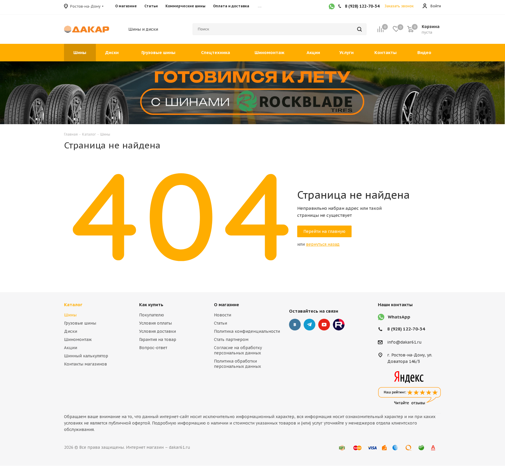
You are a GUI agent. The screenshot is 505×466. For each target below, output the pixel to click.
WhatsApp (399, 317)
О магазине (226, 304)
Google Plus (339, 324)
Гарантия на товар (157, 339)
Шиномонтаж (78, 339)
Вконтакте (295, 324)
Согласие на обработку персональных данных (238, 350)
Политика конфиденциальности (247, 331)
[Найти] (359, 29)
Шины (70, 315)
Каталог (73, 304)
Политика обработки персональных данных (237, 363)
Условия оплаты (155, 323)
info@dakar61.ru (404, 342)
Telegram (309, 324)
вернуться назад (323, 244)
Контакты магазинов (85, 364)
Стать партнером (231, 339)
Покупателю (151, 315)
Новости (222, 315)
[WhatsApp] (332, 7)
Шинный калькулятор (86, 355)
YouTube (324, 324)
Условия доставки (157, 331)
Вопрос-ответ (153, 347)
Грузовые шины (80, 323)
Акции (70, 347)
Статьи (220, 323)
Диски (70, 331)
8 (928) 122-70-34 (406, 329)
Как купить (151, 304)
